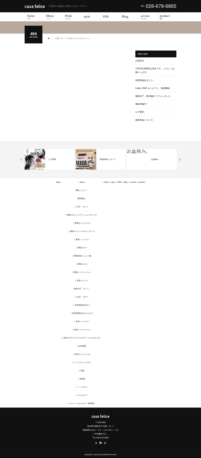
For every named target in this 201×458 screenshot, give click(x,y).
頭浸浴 (82, 379)
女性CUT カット (81, 289)
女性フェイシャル (82, 354)
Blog (125, 16)
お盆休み (139, 60)
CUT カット (83, 207)
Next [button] (180, 159)
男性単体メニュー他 (82, 256)
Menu (50, 17)
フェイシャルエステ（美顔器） (82, 403)
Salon (31, 17)
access (145, 17)
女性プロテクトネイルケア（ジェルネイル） (82, 338)
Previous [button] (21, 159)
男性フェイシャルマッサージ (82, 231)
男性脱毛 (81, 198)
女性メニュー (82, 280)
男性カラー (82, 248)
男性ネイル (82, 264)
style (87, 16)
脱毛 (82, 370)
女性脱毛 (82, 346)
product (165, 17)
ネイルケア (82, 395)
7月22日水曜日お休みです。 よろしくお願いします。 (155, 70)
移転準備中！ (141, 104)
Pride (68, 17)
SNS (106, 16)
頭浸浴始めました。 (145, 80)
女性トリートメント (82, 330)
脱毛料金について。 (145, 120)
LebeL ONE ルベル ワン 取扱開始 (152, 88)
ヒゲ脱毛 (139, 112)
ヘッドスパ (82, 387)
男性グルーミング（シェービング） (82, 215)
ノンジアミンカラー (82, 362)
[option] (49, 159)
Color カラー (82, 297)
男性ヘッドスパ (82, 239)
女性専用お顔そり (82, 305)
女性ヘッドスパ (82, 321)
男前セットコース (82, 223)
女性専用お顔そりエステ (82, 313)
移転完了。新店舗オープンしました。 (154, 96)
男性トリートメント (82, 272)
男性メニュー (81, 190)
